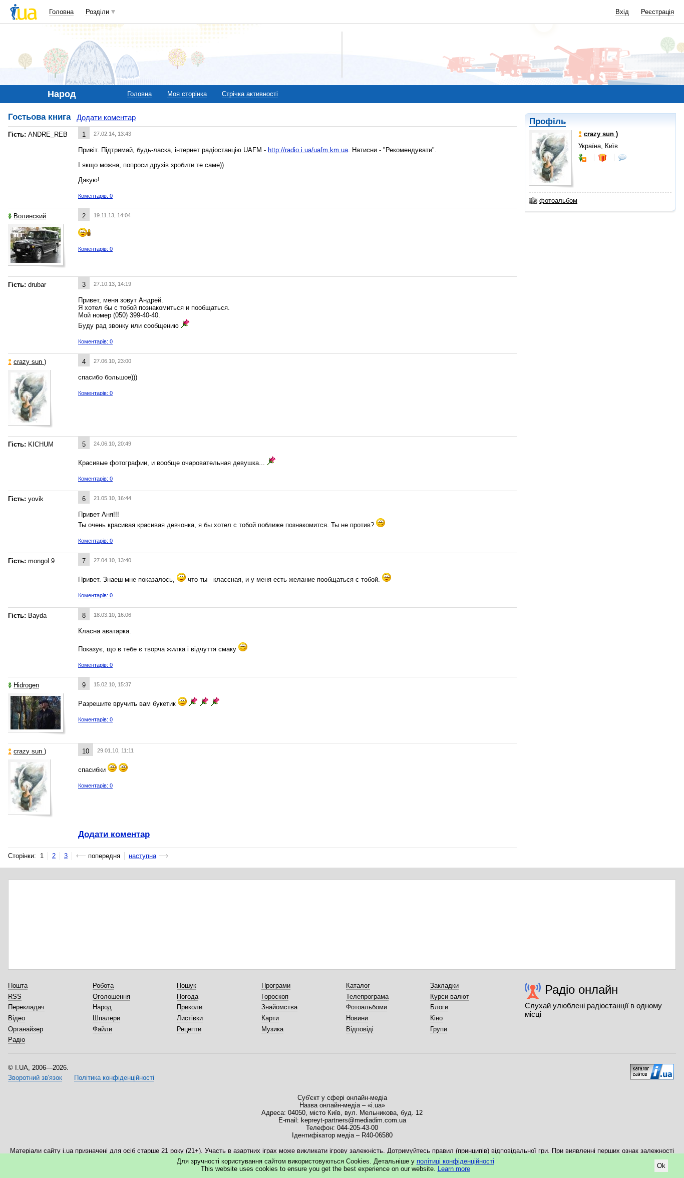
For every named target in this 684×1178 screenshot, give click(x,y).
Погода (187, 996)
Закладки (444, 985)
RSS (15, 996)
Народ (102, 1007)
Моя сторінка (187, 94)
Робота (103, 985)
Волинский (30, 216)
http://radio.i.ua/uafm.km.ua (308, 150)
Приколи (189, 1007)
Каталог (358, 985)
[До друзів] (583, 158)
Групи (438, 1029)
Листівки (190, 1018)
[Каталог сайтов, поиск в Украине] (652, 1068)
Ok (661, 1165)
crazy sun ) (30, 361)
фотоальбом (558, 200)
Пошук (186, 985)
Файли (102, 1029)
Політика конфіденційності (114, 1077)
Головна (61, 12)
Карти (270, 1018)
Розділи (97, 12)
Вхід (622, 12)
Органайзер (25, 1029)
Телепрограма (367, 996)
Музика (272, 1029)
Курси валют (449, 996)
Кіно (436, 1018)
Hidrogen (26, 685)
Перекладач (26, 1007)
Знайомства (279, 1007)
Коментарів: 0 (95, 196)
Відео (16, 1018)
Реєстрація (657, 12)
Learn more (454, 1168)
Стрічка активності (250, 94)
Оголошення (111, 996)
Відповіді (360, 1029)
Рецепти (189, 1029)
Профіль (547, 121)
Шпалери (106, 1018)
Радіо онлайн (581, 989)
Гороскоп (274, 996)
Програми (275, 985)
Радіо (16, 1039)
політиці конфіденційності (455, 1161)
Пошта (18, 985)
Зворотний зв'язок (35, 1077)
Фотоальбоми (366, 1007)
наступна (142, 856)
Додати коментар (106, 117)
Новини (357, 1018)
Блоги (439, 1007)
